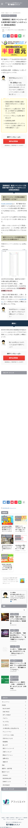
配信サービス (18, 817)
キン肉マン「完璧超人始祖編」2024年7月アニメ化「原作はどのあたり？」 (18, 651)
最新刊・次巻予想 (10, 817)
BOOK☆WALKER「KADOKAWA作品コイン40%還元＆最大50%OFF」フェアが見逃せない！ (7, 568)
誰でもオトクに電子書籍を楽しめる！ (14, 822)
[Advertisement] (14, 167)
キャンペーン (13, 508)
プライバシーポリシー (11, 819)
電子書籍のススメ (14, 4)
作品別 (3, 817)
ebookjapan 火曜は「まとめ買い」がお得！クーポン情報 (20, 547)
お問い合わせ (21, 819)
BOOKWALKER (6, 508)
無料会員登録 (13, 141)
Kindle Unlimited (6, 203)
